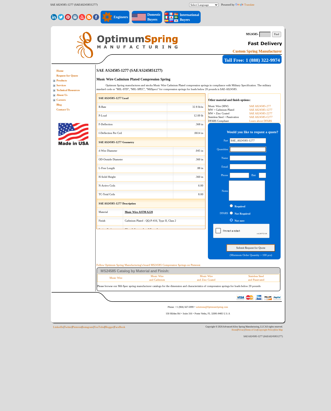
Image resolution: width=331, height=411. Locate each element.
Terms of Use (251, 330)
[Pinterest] (67, 16)
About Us (61, 95)
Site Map (279, 330)
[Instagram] (75, 16)
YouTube (99, 327)
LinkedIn (58, 327)
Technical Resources (68, 90)
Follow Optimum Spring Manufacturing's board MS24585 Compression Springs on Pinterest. (148, 265)
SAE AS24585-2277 (260, 113)
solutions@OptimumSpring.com (212, 307)
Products (61, 80)
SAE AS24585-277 (260, 106)
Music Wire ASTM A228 (139, 212)
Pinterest (77, 327)
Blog (59, 104)
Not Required (242, 213)
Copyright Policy (266, 330)
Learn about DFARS (260, 121)
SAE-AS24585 (228, 89)
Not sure (239, 220)
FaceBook (119, 327)
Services (61, 85)
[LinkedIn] (53, 16)
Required (240, 206)
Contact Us (63, 109)
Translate (249, 4)
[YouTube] (82, 16)
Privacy (241, 330)
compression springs (197, 85)
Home (59, 71)
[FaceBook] (96, 16)
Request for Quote (67, 75)
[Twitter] (60, 16)
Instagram (87, 327)
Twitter (68, 327)
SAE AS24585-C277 (261, 117)
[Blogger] (89, 16)
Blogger (109, 327)
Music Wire (116, 278)
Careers (61, 100)
